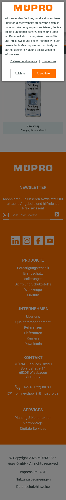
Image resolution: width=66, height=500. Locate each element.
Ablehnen (20, 73)
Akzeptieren (44, 73)
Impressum (49, 61)
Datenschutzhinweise (23, 61)
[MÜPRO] (33, 8)
